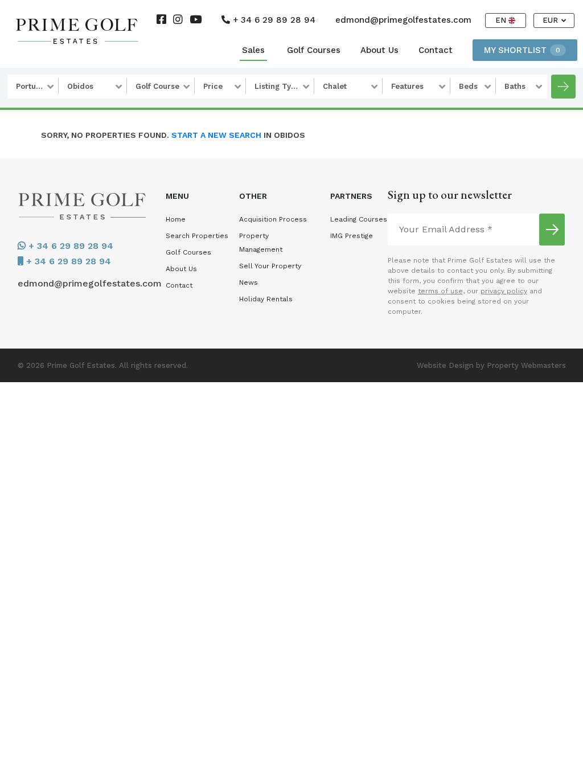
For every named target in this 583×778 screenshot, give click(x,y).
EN (501, 20)
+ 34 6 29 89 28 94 (272, 20)
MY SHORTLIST (522, 50)
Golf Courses (313, 50)
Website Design (445, 365)
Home (176, 219)
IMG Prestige (351, 236)
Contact (435, 50)
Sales (253, 50)
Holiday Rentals (266, 299)
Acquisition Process (273, 219)
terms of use (440, 291)
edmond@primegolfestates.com (403, 20)
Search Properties (197, 236)
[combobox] (33, 87)
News (248, 282)
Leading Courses (358, 219)
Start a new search (216, 135)
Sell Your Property (270, 266)
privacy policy (504, 291)
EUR (551, 20)
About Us (379, 50)
